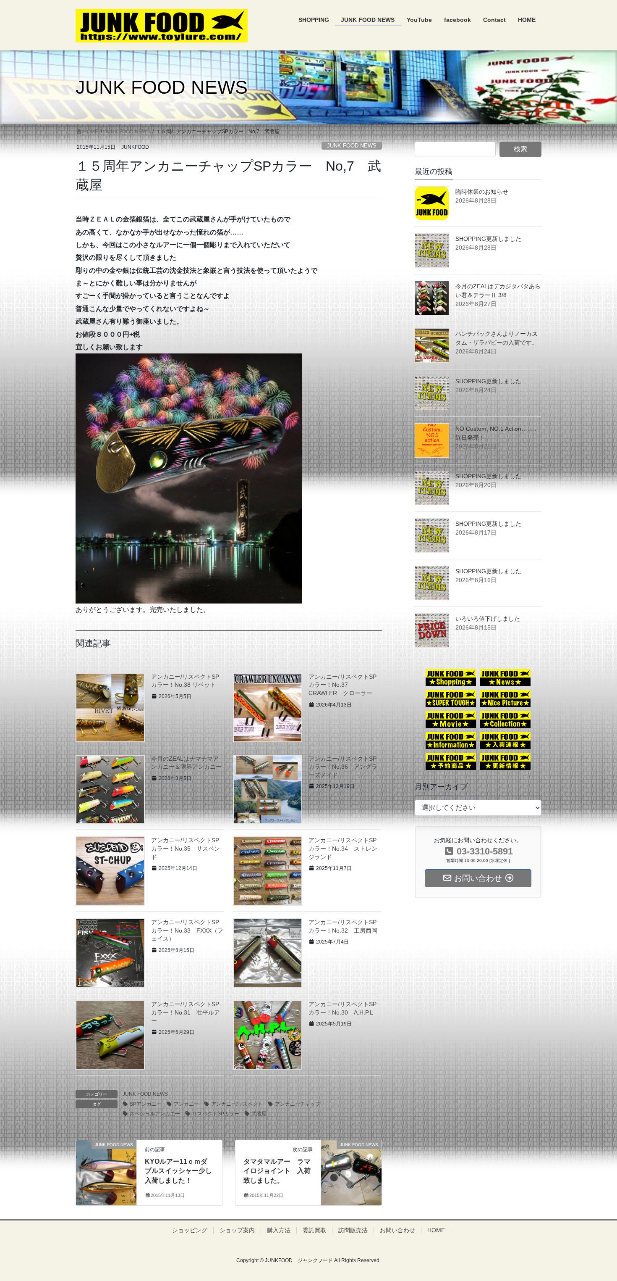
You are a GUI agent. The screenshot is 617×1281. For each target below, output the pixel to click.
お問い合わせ (397, 1230)
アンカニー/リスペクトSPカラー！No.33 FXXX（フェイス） (187, 930)
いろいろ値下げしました (487, 618)
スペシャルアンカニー (155, 1114)
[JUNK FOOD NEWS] (106, 1159)
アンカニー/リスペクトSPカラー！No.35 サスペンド (185, 848)
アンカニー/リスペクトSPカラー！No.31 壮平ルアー (185, 1012)
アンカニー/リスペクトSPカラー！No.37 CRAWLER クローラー (342, 684)
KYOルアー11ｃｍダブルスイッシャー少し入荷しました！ (178, 1171)
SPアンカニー (146, 1104)
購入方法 (278, 1230)
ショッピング (189, 1230)
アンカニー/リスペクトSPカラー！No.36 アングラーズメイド (342, 766)
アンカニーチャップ (297, 1104)
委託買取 (314, 1230)
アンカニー (186, 1104)
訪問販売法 (353, 1230)
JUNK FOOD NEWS (351, 145)
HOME (436, 1230)
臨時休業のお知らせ (481, 191)
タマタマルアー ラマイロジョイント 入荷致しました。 (277, 1171)
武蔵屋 (259, 1114)
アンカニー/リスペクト (237, 1104)
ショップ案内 (237, 1230)
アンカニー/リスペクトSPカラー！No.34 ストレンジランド (342, 848)
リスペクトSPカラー (215, 1114)
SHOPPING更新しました (488, 238)
